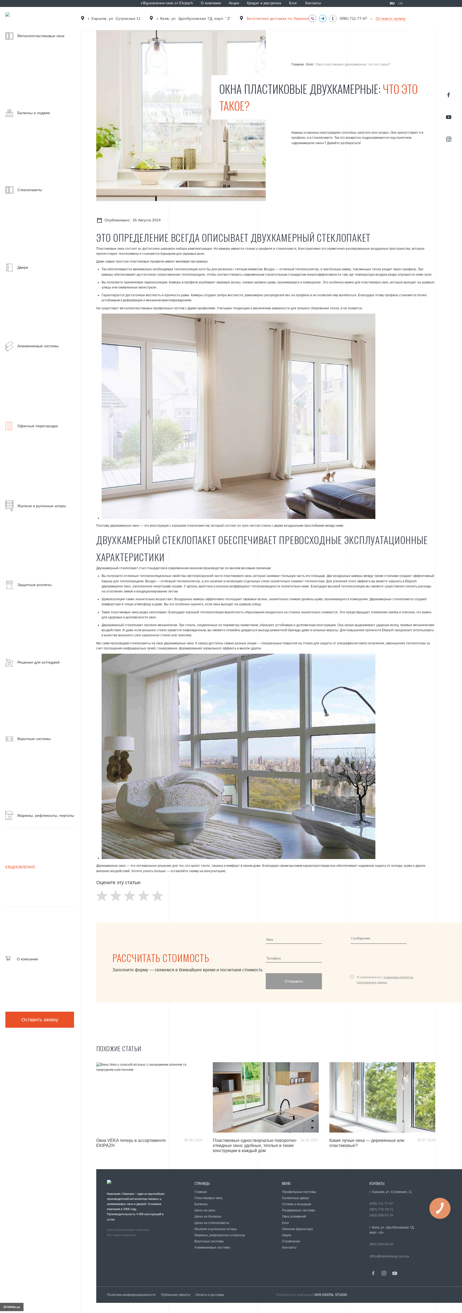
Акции (234, 3)
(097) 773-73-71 (381, 1209)
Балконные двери (295, 1198)
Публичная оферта (175, 1295)
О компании (211, 3)
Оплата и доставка (209, 1295)
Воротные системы (209, 1241)
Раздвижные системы (298, 1210)
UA (400, 3)
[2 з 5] (115, 896)
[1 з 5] (101, 896)
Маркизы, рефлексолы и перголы (219, 1235)
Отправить (294, 981)
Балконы (201, 1204)
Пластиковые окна (208, 1198)
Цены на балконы (207, 1216)
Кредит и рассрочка (264, 3)
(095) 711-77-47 (353, 18)
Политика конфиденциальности (131, 1295)
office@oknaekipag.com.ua (389, 1256)
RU (392, 3)
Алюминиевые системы (212, 1247)
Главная (297, 64)
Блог (293, 3)
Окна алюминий (294, 1216)
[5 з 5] (157, 896)
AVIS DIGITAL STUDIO (330, 1295)
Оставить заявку (39, 1019)
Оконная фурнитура (297, 1229)
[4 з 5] (143, 896)
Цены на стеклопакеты (211, 1223)
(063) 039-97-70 (381, 1215)
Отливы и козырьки (296, 1204)
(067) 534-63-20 (381, 1244)
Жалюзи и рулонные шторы (215, 1229)
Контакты (313, 3)
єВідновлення (20, 867)
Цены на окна (204, 1210)
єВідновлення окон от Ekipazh (167, 3)
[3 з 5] (129, 896)
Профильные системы (299, 1192)
